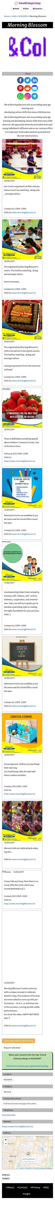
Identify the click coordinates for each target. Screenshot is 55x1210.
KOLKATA (23, 16)
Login (27, 1193)
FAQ (46, 1187)
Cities (26, 9)
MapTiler (29, 1168)
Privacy (36, 1187)
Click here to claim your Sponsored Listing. (27, 1066)
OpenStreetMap (39, 1168)
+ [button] (6, 1139)
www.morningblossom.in (24, 212)
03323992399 (8, 1115)
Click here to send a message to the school (19, 1104)
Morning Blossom (29, 1159)
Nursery (7, 1092)
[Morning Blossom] (28, 1153)
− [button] (6, 1143)
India (14, 16)
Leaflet (21, 1168)
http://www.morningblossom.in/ (19, 461)
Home (16, 9)
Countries (38, 9)
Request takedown (12, 1048)
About (10, 1187)
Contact (23, 1187)
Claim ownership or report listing (18, 1041)
